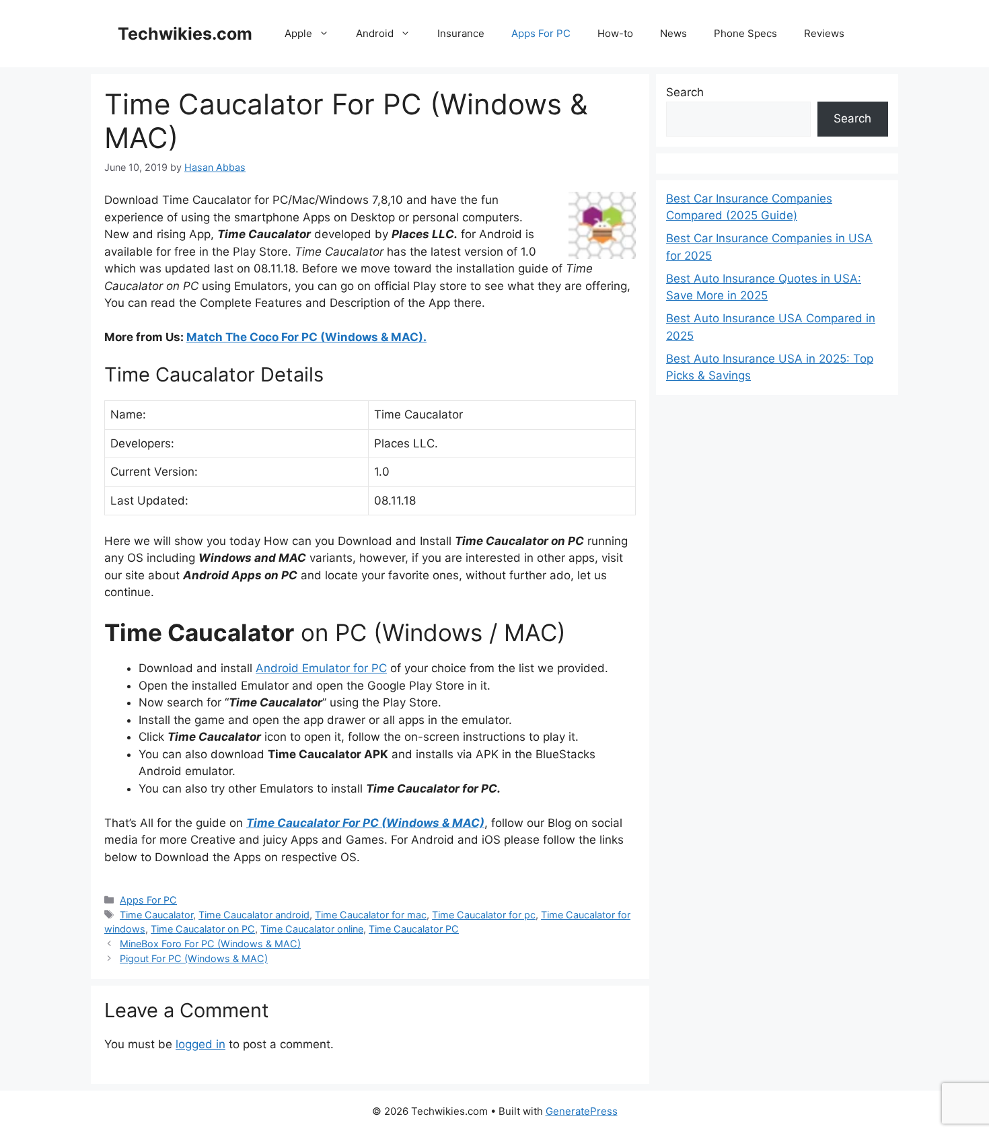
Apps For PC (541, 33)
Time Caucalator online (311, 929)
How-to (615, 33)
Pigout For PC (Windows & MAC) (194, 958)
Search (685, 92)
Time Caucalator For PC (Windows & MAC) (365, 823)
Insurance (460, 33)
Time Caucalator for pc (484, 914)
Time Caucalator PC (414, 929)
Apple (298, 33)
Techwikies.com (185, 34)
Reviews (824, 33)
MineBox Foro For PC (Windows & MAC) (210, 943)
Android (375, 33)
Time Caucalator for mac (371, 914)
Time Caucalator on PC (203, 929)
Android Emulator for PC (321, 668)
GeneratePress (582, 1111)
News (673, 33)
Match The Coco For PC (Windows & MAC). (306, 337)
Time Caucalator (156, 914)
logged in (200, 1044)
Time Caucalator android (253, 914)
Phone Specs (745, 33)
